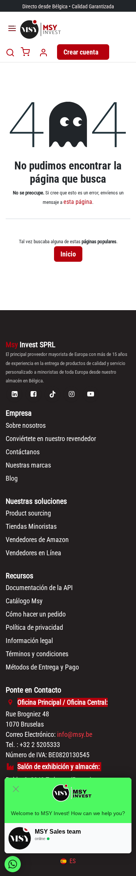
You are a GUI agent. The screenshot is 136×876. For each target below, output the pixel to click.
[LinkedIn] (14, 394)
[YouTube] (90, 394)
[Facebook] (33, 394)
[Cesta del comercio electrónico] (25, 52)
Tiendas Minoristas (31, 526)
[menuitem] (67, 861)
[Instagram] (71, 394)
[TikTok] (52, 394)
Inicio (68, 254)
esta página (77, 201)
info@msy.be (74, 734)
